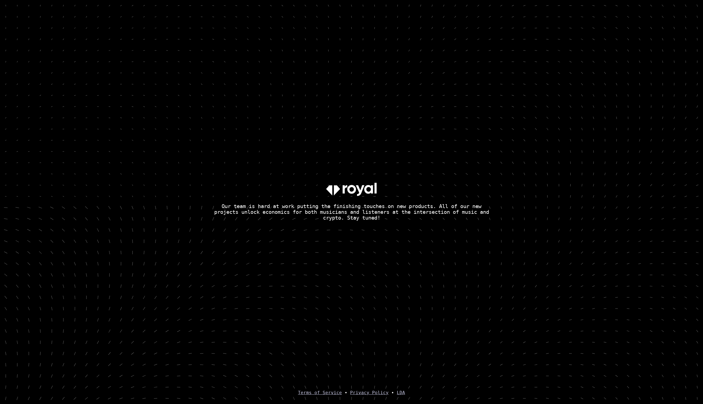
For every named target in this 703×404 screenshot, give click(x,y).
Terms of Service (320, 392)
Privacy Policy (369, 392)
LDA (401, 392)
